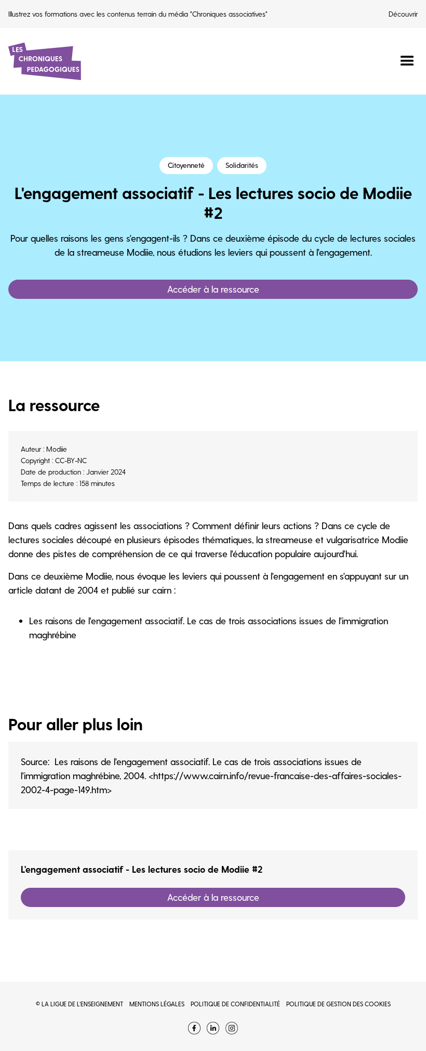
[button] (403, 61)
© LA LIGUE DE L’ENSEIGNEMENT (79, 1003)
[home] (44, 61)
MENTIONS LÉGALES (156, 1003)
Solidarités (241, 165)
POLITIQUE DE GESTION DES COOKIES (338, 1003)
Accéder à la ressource (213, 288)
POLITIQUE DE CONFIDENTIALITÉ (235, 1003)
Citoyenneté (186, 165)
